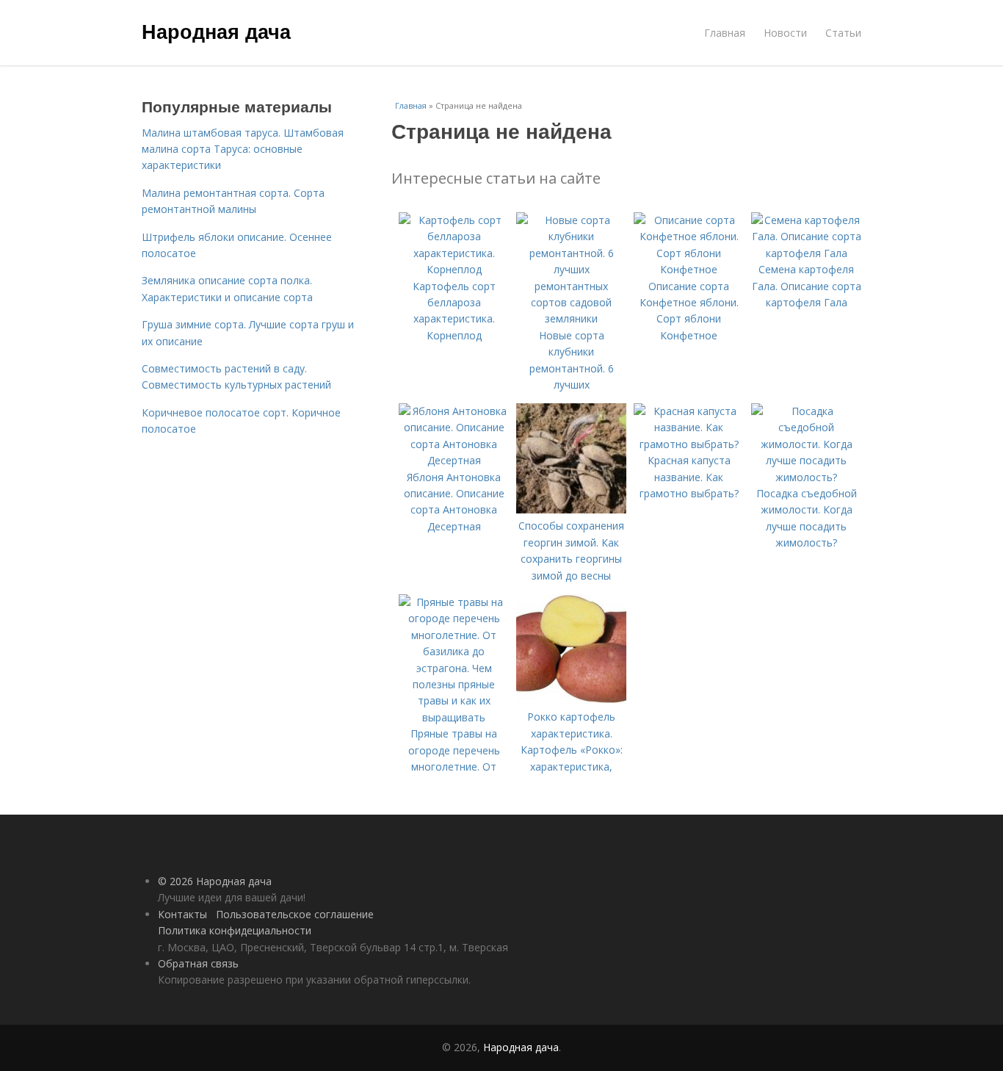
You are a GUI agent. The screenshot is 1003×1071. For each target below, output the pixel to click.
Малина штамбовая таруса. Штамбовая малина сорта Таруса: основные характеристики (243, 149)
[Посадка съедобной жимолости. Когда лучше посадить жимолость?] (806, 477)
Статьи (843, 33)
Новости (785, 33)
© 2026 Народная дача (215, 881)
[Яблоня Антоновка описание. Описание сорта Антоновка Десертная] (454, 460)
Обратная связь (198, 963)
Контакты (182, 914)
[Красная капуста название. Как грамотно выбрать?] (689, 444)
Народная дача (216, 31)
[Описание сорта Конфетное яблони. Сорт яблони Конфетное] (689, 269)
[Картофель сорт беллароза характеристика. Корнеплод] (454, 269)
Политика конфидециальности (234, 930)
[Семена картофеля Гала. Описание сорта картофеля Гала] (806, 253)
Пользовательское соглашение (295, 914)
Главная (724, 33)
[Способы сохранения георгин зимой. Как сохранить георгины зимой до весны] (571, 509)
